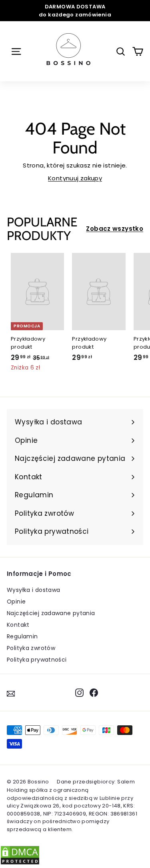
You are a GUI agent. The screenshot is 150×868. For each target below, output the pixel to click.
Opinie (16, 602)
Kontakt (18, 625)
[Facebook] (94, 692)
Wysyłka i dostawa (33, 590)
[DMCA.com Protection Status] (20, 863)
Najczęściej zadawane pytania (51, 613)
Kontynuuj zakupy (75, 178)
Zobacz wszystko (114, 228)
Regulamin (22, 636)
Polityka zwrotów (31, 648)
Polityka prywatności (37, 660)
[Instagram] (79, 692)
